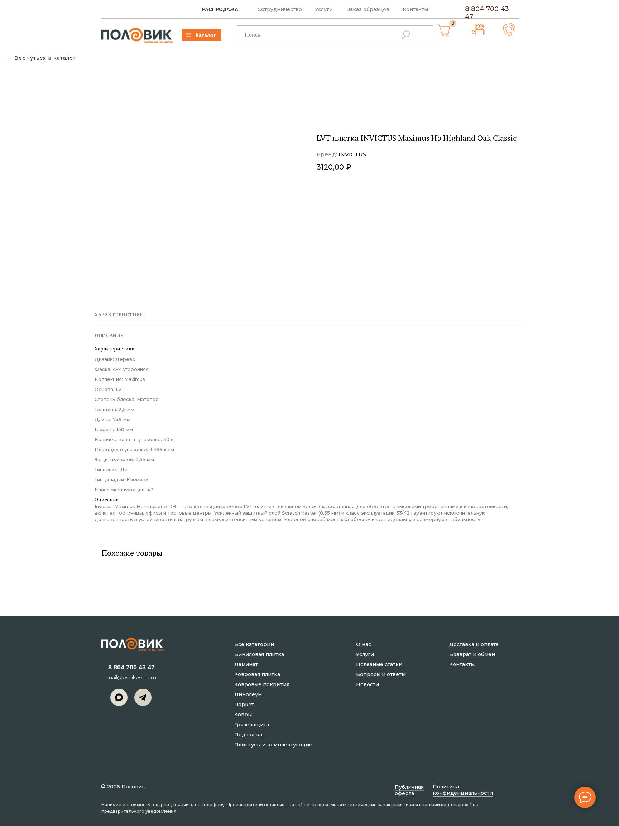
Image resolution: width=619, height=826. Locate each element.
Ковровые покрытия (261, 684)
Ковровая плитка (257, 674)
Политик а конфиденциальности (463, 789)
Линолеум (248, 694)
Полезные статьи (379, 664)
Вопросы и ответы (381, 674)
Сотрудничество (280, 9)
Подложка (248, 734)
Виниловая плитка (259, 654)
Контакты (415, 9)
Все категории (254, 644)
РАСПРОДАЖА (220, 9)
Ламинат (246, 664)
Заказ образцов (368, 9)
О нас (363, 644)
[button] (509, 30)
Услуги (324, 9)
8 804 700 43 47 (131, 667)
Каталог (206, 35)
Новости (367, 684)
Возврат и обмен (472, 654)
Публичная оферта (409, 790)
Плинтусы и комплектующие (273, 744)
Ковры (243, 714)
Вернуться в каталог (45, 58)
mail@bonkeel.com (131, 677)
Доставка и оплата (474, 644)
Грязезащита (251, 724)
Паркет (244, 704)
